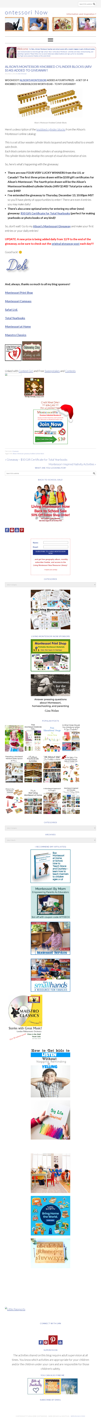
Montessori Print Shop (19, 292)
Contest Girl (26, 371)
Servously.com (78, 1416)
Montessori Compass (18, 301)
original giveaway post (66, 243)
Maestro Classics (15, 334)
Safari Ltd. (11, 309)
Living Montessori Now (50, 21)
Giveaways (15, 451)
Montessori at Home (18, 326)
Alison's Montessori (18, 453)
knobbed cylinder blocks (50, 129)
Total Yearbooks (15, 318)
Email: (35, 547)
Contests (70, 371)
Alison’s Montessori (33, 80)
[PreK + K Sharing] (52, 1393)
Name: (36, 543)
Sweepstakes (52, 371)
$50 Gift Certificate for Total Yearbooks (45, 213)
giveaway (27, 453)
